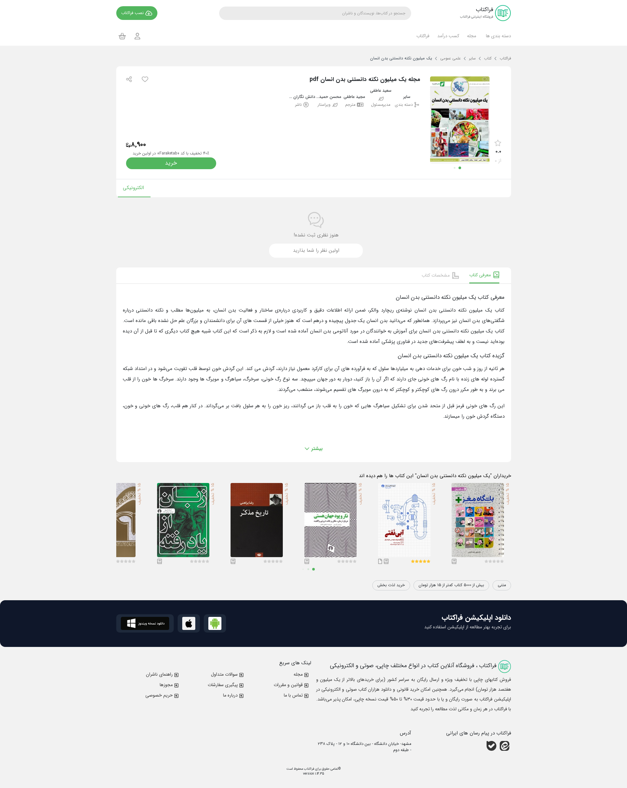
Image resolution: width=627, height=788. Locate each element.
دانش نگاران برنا (302, 97)
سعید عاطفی (381, 91)
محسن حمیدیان (328, 97)
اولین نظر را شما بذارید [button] (316, 250)
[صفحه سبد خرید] (122, 35)
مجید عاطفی (354, 97)
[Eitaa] (504, 746)
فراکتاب (308, 768)
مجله (298, 674)
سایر (406, 97)
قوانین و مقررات (288, 684)
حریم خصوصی (159, 695)
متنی (502, 585)
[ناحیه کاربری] (137, 36)
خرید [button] (171, 163)
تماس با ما (293, 695)
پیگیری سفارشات (223, 684)
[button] (497, 36)
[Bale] (491, 746)
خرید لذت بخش (391, 585)
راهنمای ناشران (159, 674)
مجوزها (166, 684)
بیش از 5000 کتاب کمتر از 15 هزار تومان (451, 585)
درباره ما (230, 695)
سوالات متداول (224, 674)
